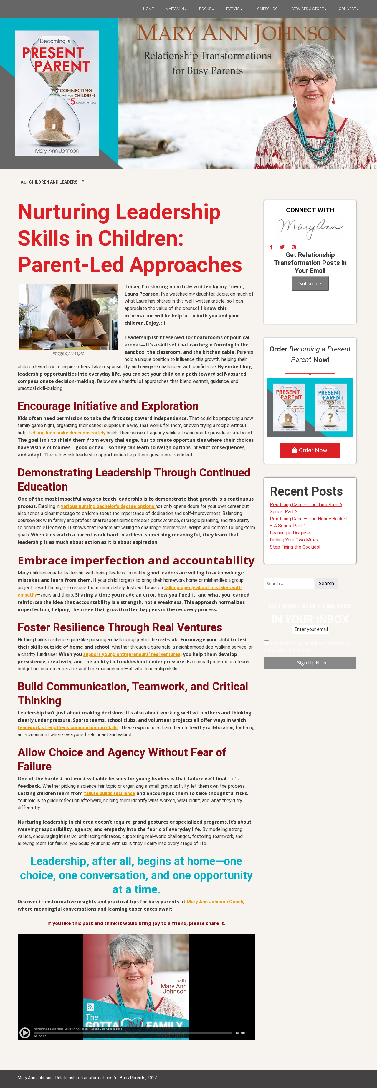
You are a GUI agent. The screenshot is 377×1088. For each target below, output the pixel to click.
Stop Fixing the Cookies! (295, 547)
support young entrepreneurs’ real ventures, (132, 654)
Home (148, 8)
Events (232, 8)
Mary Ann (175, 8)
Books (205, 8)
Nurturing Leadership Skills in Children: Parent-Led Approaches (130, 238)
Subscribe (310, 283)
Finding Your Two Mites (294, 540)
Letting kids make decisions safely (67, 433)
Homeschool (267, 8)
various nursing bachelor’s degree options (108, 506)
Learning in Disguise (290, 533)
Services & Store (308, 8)
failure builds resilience (109, 793)
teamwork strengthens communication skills (68, 727)
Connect (347, 8)
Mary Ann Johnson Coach (215, 901)
